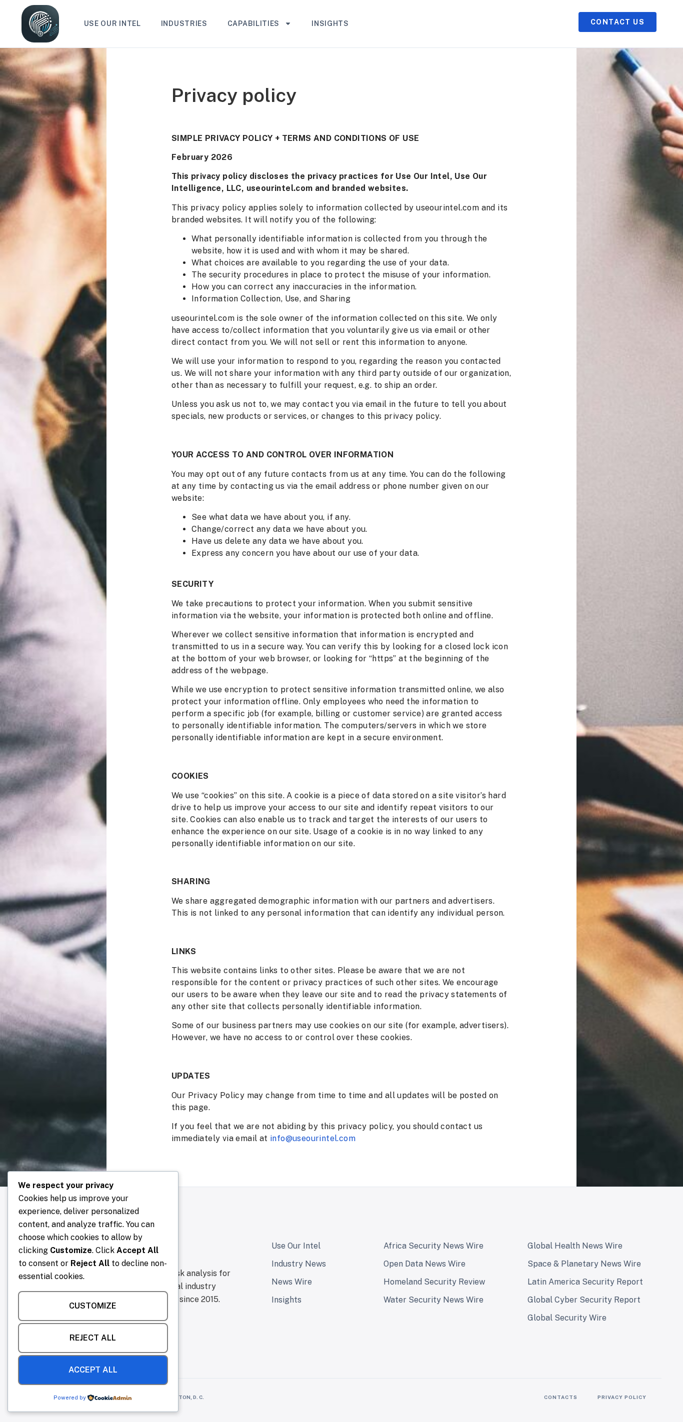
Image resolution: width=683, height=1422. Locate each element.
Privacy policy (622, 1397)
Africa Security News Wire (434, 1246)
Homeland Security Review (434, 1282)
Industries (184, 23)
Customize (92, 1306)
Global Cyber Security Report (584, 1300)
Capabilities (254, 23)
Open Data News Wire (425, 1264)
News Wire (292, 1282)
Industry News (299, 1264)
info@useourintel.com (313, 1138)
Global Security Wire (567, 1318)
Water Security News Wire (434, 1300)
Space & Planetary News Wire (584, 1264)
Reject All (93, 1338)
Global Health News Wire (575, 1246)
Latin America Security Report (585, 1282)
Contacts (561, 1397)
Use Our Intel (112, 23)
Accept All (93, 1370)
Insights (330, 23)
